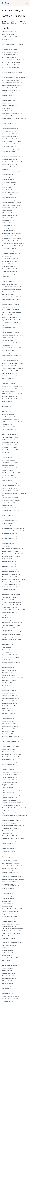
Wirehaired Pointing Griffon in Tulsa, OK (13, 838)
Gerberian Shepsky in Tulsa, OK (10, 921)
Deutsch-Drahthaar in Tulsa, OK (10, 302)
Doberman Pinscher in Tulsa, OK (10, 304)
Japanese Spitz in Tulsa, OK (9, 447)
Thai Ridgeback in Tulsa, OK (9, 774)
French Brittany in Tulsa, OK (9, 350)
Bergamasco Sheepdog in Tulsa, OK (11, 141)
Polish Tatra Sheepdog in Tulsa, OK (11, 625)
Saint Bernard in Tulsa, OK (9, 680)
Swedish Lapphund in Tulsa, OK (10, 762)
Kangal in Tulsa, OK (7, 457)
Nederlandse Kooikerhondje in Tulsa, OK (12, 554)
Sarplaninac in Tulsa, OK (8, 688)
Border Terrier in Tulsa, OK (9, 184)
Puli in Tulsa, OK (6, 649)
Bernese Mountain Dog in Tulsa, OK (11, 149)
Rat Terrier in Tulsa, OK (8, 660)
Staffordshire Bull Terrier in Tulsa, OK (12, 754)
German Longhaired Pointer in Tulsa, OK (12, 355)
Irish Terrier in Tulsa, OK (8, 427)
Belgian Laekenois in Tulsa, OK (10, 131)
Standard (22, 632)
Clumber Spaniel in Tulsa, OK (9, 271)
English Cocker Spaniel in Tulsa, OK (11, 320)
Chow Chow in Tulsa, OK (8, 266)
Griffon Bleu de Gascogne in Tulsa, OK (12, 394)
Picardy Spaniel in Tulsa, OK (9, 615)
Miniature (12, 632)
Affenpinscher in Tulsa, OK (9, 31)
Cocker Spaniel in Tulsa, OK (9, 274)
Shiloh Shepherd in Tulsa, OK (9, 716)
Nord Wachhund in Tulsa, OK (9, 965)
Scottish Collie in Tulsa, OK (9, 695)
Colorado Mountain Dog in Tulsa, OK (12, 908)
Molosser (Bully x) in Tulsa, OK (10, 958)
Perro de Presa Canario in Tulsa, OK (11, 604)
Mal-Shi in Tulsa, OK (7, 950)
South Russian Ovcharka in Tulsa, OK (12, 741)
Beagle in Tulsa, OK (7, 121)
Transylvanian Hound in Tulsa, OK (11, 797)
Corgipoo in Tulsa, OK (8, 914)
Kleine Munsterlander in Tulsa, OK (11, 473)
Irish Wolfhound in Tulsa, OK (9, 432)
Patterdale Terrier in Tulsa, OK (10, 597)
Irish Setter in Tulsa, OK (8, 424)
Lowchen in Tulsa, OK (7, 513)
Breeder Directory (23, 22)
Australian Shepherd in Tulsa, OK (10, 98)
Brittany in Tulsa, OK (7, 212)
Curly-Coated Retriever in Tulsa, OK (11, 286)
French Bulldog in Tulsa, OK (9, 353)
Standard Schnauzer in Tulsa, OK (10, 756)
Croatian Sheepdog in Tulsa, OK (10, 284)
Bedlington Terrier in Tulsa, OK (10, 128)
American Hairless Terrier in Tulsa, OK (12, 67)
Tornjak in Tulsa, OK (7, 785)
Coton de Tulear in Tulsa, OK (9, 281)
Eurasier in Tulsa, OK (7, 337)
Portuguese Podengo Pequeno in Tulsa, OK (13, 637)
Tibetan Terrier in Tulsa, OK (9, 782)
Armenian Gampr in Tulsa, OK (9, 88)
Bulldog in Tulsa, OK (7, 218)
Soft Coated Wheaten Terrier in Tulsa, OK (13, 739)
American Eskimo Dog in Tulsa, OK (11, 62)
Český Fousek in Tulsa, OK (9, 248)
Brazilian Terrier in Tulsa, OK (9, 207)
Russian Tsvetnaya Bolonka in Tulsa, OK (12, 677)
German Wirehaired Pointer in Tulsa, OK (12, 368)
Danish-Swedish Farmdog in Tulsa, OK (12, 299)
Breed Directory (5, 22)
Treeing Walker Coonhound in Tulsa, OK (12, 802)
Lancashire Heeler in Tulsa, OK (10, 490)
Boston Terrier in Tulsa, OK (9, 190)
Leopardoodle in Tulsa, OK (9, 945)
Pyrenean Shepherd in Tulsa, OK (10, 657)
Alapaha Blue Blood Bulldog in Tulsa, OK (12, 44)
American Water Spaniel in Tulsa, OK (11, 80)
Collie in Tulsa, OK (7, 276)
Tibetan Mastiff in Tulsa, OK (9, 777)
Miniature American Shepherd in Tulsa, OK (13, 528)
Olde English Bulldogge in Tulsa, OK (11, 582)
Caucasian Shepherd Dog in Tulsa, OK (12, 240)
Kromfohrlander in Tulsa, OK (9, 478)
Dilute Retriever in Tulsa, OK (9, 916)
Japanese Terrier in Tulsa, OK (10, 450)
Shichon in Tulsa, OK (7, 981)
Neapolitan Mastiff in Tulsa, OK (10, 551)
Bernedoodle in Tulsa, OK (8, 884)
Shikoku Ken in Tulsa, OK (8, 713)
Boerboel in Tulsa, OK (7, 174)
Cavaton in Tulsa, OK (7, 901)
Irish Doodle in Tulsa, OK (8, 938)
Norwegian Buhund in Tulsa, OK (10, 569)
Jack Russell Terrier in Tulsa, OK (10, 437)
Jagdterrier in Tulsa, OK (8, 439)
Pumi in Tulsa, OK (6, 652)
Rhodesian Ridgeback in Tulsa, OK (11, 665)
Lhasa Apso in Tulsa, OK (8, 505)
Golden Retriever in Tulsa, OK (10, 376)
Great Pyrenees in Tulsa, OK (9, 388)
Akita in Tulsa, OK (6, 42)
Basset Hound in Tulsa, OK (9, 116)
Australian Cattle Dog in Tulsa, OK (11, 90)
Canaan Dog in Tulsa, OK (8, 228)
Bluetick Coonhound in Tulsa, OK (11, 172)
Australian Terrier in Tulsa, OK (10, 100)
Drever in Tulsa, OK (7, 314)
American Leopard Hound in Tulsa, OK (12, 72)
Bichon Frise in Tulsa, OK (8, 151)
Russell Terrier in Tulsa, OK (9, 670)
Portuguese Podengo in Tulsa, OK (11, 634)
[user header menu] (26, 2)
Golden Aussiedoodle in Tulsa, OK (11, 924)
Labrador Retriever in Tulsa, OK (10, 483)
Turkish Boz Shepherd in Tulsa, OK (11, 805)
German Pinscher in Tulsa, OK (10, 358)
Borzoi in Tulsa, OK (7, 187)
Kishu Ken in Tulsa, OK (8, 470)
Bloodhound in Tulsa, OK (8, 167)
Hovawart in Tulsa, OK (8, 414)
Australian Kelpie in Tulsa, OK (9, 93)
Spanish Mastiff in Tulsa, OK (9, 744)
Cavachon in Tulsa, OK (8, 891)
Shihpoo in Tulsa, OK (7, 983)
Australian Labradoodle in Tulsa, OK (11, 875)
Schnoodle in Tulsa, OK (8, 975)
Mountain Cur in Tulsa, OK (9, 541)
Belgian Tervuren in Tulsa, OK (9, 139)
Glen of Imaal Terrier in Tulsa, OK (11, 373)
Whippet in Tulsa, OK (7, 830)
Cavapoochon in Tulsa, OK (9, 898)
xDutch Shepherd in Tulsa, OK (10, 998)
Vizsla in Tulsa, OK (7, 810)
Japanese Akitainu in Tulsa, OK (10, 442)
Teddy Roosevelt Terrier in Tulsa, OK (11, 772)
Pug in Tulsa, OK (6, 647)
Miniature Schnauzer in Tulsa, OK (11, 538)
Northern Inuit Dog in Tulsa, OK (10, 566)
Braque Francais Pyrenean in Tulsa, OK (12, 205)
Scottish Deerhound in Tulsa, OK (10, 698)
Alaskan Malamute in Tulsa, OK (10, 52)
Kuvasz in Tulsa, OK (7, 480)
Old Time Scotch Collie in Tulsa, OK (11, 587)
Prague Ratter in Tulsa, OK (9, 642)
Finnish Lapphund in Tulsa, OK (10, 343)
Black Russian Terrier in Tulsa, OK (11, 164)
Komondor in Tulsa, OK (8, 475)
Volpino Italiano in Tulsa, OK (9, 813)
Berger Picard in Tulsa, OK (9, 146)
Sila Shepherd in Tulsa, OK (9, 723)
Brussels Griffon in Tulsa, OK (9, 215)
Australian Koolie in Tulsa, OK (9, 95)
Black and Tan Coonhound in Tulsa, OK (12, 156)
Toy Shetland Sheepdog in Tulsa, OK (12, 795)
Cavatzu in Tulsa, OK (7, 903)
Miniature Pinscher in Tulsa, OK (10, 536)
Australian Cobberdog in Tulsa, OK (11, 872)
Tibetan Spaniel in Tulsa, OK (9, 779)
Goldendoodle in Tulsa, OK (9, 926)
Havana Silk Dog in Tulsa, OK (9, 404)
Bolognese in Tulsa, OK (8, 179)
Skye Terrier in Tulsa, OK (8, 731)
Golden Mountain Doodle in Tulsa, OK (12, 933)
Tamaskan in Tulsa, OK (8, 769)
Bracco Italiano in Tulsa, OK (9, 200)
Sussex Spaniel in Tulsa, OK (9, 759)
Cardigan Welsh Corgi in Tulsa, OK (11, 233)
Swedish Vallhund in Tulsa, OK (10, 764)
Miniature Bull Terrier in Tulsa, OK (11, 533)
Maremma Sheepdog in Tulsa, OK (10, 520)
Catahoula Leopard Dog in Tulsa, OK (12, 238)
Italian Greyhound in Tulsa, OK (10, 434)
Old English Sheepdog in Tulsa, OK (11, 584)
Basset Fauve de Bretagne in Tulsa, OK (12, 113)
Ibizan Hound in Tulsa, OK (8, 416)
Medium (15, 876)
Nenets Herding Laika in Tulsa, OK (11, 556)
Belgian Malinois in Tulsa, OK (9, 133)
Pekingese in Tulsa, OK (8, 599)
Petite (9, 928)
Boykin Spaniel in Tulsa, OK (9, 197)
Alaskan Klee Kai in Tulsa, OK (9, 49)
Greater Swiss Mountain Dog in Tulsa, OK (13, 386)
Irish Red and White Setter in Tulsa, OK (12, 422)
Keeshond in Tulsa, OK (8, 465)
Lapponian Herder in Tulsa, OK (10, 497)
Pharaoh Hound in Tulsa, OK (9, 612)
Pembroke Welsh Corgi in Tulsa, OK (11, 602)
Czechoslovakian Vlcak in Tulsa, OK (11, 289)
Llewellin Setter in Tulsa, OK (9, 508)
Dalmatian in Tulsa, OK (8, 294)
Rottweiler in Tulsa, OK (8, 667)
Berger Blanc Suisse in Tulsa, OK (10, 144)
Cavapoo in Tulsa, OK (8, 896)
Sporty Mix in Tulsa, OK (8, 988)
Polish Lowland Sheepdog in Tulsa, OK (12, 622)
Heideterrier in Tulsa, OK (8, 409)
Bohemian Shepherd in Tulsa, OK (10, 177)
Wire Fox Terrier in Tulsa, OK (9, 836)
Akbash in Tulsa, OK (7, 39)
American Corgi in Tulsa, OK (9, 860)
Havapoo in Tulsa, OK (7, 936)
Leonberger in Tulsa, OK (8, 502)
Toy (9, 632)
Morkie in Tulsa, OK (7, 960)
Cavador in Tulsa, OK (7, 893)
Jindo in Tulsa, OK (7, 452)
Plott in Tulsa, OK (6, 617)
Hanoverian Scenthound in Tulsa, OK (11, 399)
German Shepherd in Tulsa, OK (10, 360)
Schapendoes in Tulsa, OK (9, 690)
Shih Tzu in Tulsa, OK (7, 711)
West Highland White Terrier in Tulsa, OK (13, 825)
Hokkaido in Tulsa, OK (8, 411)
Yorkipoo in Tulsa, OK (7, 1001)
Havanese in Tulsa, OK (8, 406)
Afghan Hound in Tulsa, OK (9, 34)
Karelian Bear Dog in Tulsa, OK (10, 462)
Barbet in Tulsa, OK (7, 108)
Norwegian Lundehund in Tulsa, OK (11, 574)
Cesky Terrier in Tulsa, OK (9, 251)
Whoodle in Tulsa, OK (7, 993)
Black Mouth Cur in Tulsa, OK (9, 159)
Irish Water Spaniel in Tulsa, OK (10, 429)
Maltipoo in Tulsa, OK (7, 952)
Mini (11, 870)
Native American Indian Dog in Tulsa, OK (12, 548)
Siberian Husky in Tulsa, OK (9, 721)
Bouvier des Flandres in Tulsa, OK (10, 192)
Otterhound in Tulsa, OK (8, 589)
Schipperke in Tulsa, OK (8, 693)
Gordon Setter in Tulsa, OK (9, 378)
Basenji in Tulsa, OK (7, 110)
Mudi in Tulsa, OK (6, 546)
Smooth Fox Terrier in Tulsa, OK (10, 736)
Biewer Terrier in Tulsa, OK (9, 154)
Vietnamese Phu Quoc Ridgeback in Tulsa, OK (14, 807)
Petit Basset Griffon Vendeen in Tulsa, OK (13, 610)
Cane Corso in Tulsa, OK (8, 230)
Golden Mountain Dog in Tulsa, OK (11, 930)
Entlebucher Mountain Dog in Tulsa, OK (12, 335)
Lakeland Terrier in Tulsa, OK (9, 488)
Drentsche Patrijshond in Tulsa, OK (11, 312)
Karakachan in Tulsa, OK (8, 460)
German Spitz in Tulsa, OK (9, 365)
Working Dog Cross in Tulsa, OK (10, 996)
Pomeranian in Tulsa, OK (8, 627)
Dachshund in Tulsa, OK (8, 291)
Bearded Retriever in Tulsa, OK (10, 881)
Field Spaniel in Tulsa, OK (8, 340)
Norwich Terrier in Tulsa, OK (9, 576)
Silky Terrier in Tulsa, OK (8, 728)
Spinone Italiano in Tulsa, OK (9, 749)
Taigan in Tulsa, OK (7, 767)
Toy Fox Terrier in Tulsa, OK (9, 792)
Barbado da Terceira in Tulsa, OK (10, 105)
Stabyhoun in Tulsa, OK (8, 751)
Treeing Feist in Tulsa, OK (9, 800)
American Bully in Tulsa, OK (9, 57)
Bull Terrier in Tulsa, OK (8, 223)
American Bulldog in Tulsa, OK (10, 54)
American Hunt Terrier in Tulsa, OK (11, 70)
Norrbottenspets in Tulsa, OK (10, 564)
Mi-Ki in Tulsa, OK (6, 525)
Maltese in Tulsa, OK (7, 515)
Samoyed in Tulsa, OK (7, 685)
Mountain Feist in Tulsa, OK (9, 543)
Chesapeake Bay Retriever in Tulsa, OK (12, 253)
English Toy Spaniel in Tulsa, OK (10, 332)
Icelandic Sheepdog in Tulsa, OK (10, 419)
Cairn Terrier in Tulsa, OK (8, 225)
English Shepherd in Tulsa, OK (10, 327)
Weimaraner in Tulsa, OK (8, 818)
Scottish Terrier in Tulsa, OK (9, 700)
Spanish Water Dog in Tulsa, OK (10, 746)
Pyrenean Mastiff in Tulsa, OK (10, 655)
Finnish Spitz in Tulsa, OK (8, 345)
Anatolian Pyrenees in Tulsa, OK (10, 863)
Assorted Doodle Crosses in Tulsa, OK (12, 866)
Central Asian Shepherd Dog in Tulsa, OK (13, 246)
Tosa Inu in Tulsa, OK (7, 787)
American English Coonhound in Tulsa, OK (13, 59)
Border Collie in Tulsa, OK (9, 182)
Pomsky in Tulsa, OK (7, 968)
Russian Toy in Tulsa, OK (8, 675)
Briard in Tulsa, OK (7, 210)
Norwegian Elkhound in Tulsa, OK (10, 571)
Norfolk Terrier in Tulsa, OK (9, 561)
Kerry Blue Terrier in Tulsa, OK (9, 467)
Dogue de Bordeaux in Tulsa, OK (10, 309)
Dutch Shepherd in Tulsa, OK (9, 317)
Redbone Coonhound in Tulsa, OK (11, 662)
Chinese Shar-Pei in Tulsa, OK (10, 261)
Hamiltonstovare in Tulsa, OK (9, 396)
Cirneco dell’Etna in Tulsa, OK (10, 269)
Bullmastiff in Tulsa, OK (8, 220)
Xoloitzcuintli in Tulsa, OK (9, 846)
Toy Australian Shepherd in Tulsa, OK (12, 790)
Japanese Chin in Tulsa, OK (9, 444)
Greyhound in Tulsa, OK (8, 391)
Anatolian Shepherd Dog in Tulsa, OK (12, 82)
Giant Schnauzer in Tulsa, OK (10, 371)
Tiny (9, 886)
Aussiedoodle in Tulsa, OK (9, 868)
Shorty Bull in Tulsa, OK (8, 718)
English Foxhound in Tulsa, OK (10, 322)
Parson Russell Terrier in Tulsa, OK (11, 594)
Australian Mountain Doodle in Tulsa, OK (13, 879)
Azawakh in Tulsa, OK (7, 103)
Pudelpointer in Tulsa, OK (9, 644)
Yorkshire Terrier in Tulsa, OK (9, 851)
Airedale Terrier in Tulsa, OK (9, 36)
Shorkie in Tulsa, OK (7, 986)
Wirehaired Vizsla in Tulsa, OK (10, 841)
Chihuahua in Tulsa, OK (8, 256)
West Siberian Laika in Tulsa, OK (10, 828)
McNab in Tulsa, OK (7, 955)
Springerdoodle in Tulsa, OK (9, 991)
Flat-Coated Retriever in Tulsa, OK (11, 348)
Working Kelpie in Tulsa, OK (9, 843)
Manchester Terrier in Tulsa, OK (10, 518)
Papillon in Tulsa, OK (7, 592)
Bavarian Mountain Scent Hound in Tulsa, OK (14, 118)
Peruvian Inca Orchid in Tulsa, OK (11, 607)
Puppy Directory (14, 22)
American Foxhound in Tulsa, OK (10, 65)
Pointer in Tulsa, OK (7, 620)
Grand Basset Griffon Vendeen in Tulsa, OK (13, 381)
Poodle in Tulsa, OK (7, 630)
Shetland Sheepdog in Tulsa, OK (10, 706)
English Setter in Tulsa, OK (9, 325)
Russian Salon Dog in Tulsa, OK (10, 672)
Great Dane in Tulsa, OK (8, 383)
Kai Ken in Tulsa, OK (7, 455)
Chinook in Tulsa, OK (7, 263)
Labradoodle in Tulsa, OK (8, 941)
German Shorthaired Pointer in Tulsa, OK (13, 363)
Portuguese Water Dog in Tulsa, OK (11, 639)
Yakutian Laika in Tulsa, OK (9, 848)
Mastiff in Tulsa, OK (7, 523)
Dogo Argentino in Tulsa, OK (9, 307)
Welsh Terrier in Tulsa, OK (9, 823)
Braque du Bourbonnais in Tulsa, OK (11, 202)
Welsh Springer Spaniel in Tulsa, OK (11, 820)
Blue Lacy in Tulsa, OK (7, 169)
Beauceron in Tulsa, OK (8, 126)
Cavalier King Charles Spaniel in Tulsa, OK (13, 243)
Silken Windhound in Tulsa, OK (10, 726)
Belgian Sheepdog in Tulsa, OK (10, 136)
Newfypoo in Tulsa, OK (8, 963)
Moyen (17, 632)
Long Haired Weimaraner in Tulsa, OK (12, 510)
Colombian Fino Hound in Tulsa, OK (11, 279)
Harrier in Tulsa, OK (7, 401)
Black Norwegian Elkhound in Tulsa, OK (12, 161)
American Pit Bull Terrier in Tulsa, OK (11, 75)
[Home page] (5, 3)
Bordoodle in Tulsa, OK (8, 888)
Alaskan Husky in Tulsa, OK (9, 47)
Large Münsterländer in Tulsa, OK (11, 500)
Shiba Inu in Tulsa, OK (7, 708)
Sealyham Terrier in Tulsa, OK (9, 703)
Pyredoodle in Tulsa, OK (8, 970)
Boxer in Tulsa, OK (7, 195)
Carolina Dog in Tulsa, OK (9, 235)
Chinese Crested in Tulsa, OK (10, 258)
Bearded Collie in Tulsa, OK (9, 123)
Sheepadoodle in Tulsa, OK (9, 978)
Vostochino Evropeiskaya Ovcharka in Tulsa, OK (14, 815)
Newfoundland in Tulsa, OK (9, 559)
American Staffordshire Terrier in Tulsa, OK (13, 77)
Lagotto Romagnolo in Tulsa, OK (10, 485)
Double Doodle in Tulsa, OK (9, 919)
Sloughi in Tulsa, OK (7, 734)
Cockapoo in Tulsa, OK (8, 906)
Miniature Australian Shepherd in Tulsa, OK (13, 531)
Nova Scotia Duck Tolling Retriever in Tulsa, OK (14, 579)
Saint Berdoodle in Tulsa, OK (9, 973)
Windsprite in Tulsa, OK (8, 833)
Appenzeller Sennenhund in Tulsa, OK (12, 85)
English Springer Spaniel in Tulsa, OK (11, 330)
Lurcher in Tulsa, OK (7, 947)
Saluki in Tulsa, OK (7, 683)
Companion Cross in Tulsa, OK (10, 911)
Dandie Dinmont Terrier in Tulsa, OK (11, 297)
